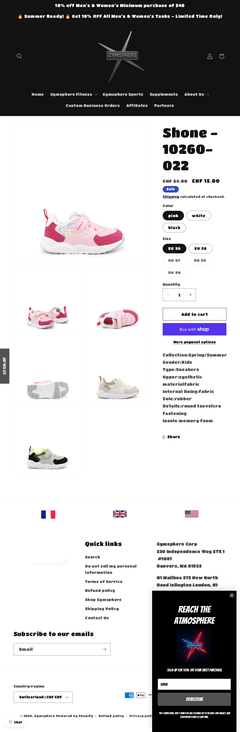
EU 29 (203, 261)
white (198, 215)
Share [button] (173, 436)
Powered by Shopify (75, 715)
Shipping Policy (102, 608)
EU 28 (201, 248)
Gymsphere (44, 715)
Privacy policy (142, 715)
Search (92, 557)
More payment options (194, 342)
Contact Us (97, 617)
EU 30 (177, 273)
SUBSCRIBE (194, 699)
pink (173, 215)
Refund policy (100, 590)
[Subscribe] (104, 649)
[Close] (232, 595)
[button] (20, 56)
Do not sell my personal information (111, 569)
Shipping (171, 196)
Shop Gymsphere (103, 599)
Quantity (171, 284)
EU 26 (174, 248)
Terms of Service (103, 581)
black (174, 227)
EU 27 (177, 261)
